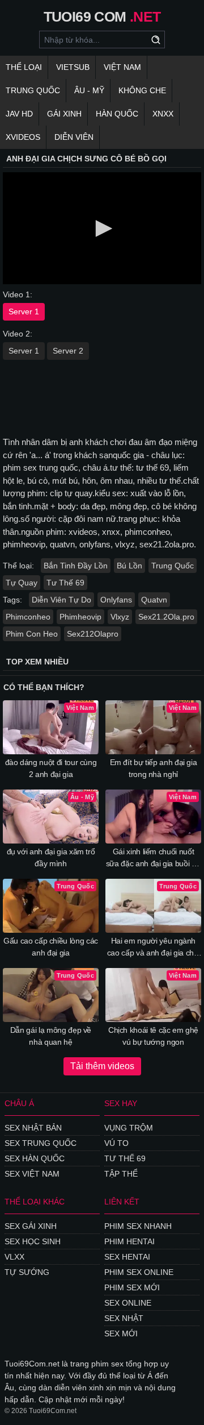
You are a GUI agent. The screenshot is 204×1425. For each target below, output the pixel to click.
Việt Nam (122, 67)
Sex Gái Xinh (31, 1226)
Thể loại (24, 67)
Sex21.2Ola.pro (166, 616)
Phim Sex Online (138, 1272)
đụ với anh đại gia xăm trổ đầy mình (51, 857)
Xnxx (162, 113)
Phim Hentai (129, 1241)
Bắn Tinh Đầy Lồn (76, 565)
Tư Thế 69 (65, 582)
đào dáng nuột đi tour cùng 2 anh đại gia (51, 768)
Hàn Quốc (117, 113)
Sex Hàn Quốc (35, 1158)
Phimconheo (28, 616)
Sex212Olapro (92, 633)
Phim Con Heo (32, 633)
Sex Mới (121, 1333)
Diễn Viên (74, 137)
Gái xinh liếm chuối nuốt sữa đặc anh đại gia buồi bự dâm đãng (153, 858)
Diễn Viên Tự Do (61, 599)
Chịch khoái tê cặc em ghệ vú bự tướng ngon (153, 1035)
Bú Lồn (129, 565)
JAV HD (19, 113)
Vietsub (73, 67)
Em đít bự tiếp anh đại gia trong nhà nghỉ (153, 768)
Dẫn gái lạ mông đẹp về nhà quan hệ (50, 1035)
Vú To (116, 1143)
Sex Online (127, 1302)
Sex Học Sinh (33, 1241)
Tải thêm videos (102, 1066)
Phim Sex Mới (132, 1287)
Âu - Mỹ (89, 90)
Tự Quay (21, 582)
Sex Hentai (127, 1256)
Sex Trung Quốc (40, 1143)
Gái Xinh (64, 113)
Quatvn (154, 599)
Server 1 (23, 311)
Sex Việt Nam (32, 1173)
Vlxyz (119, 616)
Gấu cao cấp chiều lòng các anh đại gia (50, 946)
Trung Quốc (33, 90)
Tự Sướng (27, 1272)
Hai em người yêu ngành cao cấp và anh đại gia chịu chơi (153, 947)
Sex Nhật (123, 1318)
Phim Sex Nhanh (138, 1226)
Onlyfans (116, 599)
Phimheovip (80, 616)
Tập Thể (121, 1173)
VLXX (14, 1256)
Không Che (142, 90)
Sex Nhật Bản (33, 1127)
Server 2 (68, 350)
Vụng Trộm (128, 1127)
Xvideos (23, 137)
